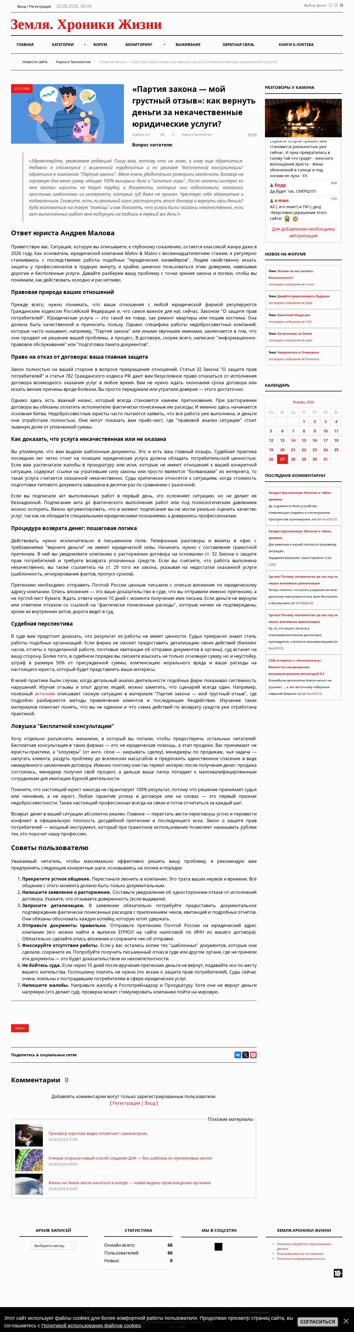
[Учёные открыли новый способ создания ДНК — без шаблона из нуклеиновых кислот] (29, 1169)
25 (336, 449)
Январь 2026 (303, 401)
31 (325, 459)
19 (271, 449)
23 (315, 449)
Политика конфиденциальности (301, 1258)
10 (325, 430)
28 (293, 459)
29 (304, 459)
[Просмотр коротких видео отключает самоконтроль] (29, 1145)
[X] (245, 1055)
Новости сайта (34, 61)
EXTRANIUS (304, 603)
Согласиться (317, 1322)
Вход (150, 1103)
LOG (309, 322)
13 (282, 440)
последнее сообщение (285, 284)
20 (282, 449)
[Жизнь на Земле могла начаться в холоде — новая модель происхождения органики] (29, 1194)
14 (293, 440)
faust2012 (329, 519)
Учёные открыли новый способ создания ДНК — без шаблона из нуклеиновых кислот (130, 1158)
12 (271, 440)
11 (336, 430)
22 (304, 449)
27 (282, 459)
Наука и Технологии (73, 61)
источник (45, 694)
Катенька (312, 359)
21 (293, 449)
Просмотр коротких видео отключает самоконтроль (97, 1133)
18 (336, 440)
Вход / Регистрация (34, 6)
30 (315, 459)
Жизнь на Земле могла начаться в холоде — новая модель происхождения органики (129, 1182)
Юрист (20, 1028)
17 (325, 440)
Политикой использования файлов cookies (91, 1325)
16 (315, 440)
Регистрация (126, 1103)
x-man (310, 284)
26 (271, 459)
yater (309, 303)
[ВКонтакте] (238, 1055)
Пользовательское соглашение (300, 1253)
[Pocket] (253, 1055)
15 (304, 440)
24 (325, 449)
